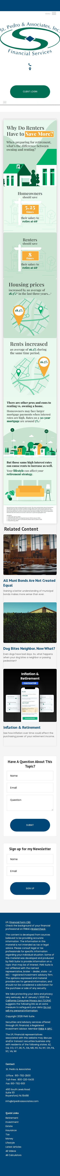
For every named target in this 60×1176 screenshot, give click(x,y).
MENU (9, 102)
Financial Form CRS (20, 922)
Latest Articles (13, 1146)
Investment (12, 1122)
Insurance (11, 1130)
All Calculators (13, 1155)
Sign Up (30, 888)
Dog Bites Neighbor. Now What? (29, 648)
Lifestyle (10, 1142)
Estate (9, 1126)
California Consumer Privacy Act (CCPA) (28, 1000)
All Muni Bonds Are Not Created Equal (29, 583)
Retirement (12, 1117)
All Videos (11, 1151)
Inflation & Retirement (21, 727)
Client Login (30, 91)
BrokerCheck (38, 929)
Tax (8, 1134)
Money (9, 1138)
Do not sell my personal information (28, 1009)
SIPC (49, 1028)
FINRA (41, 1028)
